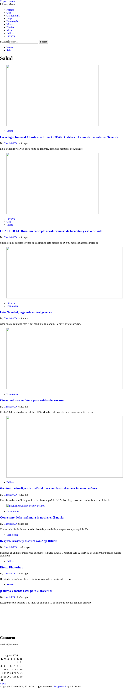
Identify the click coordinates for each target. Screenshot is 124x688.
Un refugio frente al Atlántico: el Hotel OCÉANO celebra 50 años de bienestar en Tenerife (59, 137)
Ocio (8, 12)
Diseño (10, 27)
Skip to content (7, 1)
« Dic (3, 683)
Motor (9, 24)
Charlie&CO (10, 143)
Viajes (9, 18)
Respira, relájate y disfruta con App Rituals (28, 541)
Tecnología (12, 21)
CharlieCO (10, 573)
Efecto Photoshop (11, 567)
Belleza (10, 33)
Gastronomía (13, 15)
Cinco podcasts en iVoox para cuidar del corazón (32, 400)
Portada (10, 9)
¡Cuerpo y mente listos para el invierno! (26, 591)
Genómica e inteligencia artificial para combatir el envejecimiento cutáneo (48, 488)
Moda (9, 30)
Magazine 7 (60, 686)
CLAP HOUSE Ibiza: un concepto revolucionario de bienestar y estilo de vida (51, 231)
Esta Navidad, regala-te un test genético (26, 312)
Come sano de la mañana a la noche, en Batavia (32, 517)
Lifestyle (10, 36)
